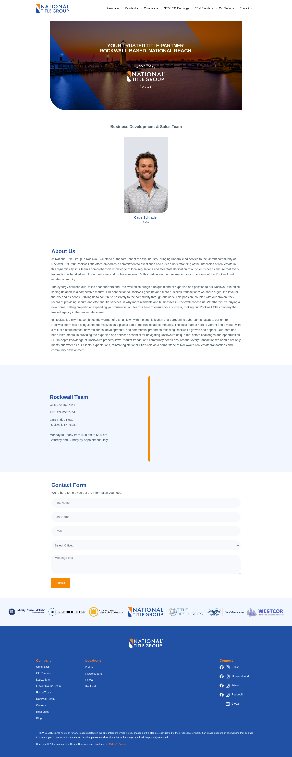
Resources (112, 8)
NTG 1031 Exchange (176, 8)
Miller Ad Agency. (118, 744)
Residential (132, 8)
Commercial (151, 8)
